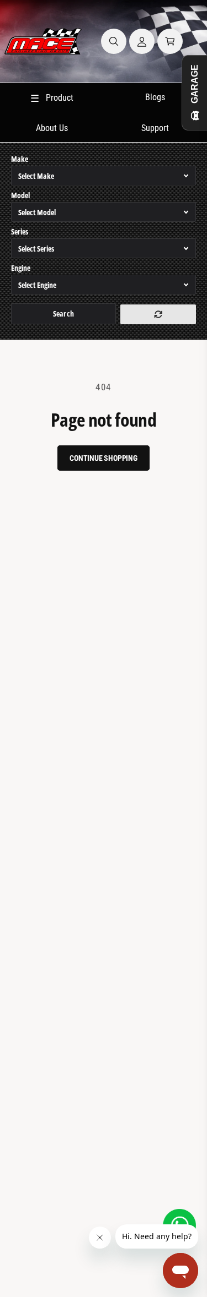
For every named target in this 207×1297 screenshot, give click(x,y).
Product (51, 98)
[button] (113, 41)
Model (20, 195)
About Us (52, 128)
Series (19, 231)
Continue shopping (103, 458)
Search (63, 313)
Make (19, 159)
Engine (20, 268)
